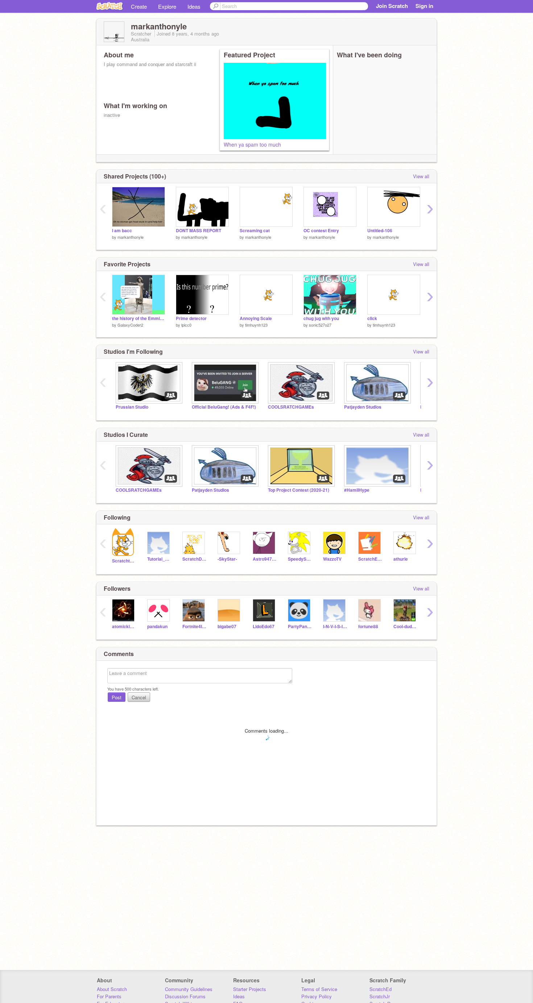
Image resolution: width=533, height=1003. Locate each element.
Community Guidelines (188, 989)
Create (139, 6)
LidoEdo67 (263, 626)
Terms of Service (319, 989)
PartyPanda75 (300, 626)
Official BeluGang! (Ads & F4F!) (224, 407)
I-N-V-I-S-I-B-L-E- (335, 626)
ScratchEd (380, 989)
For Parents (109, 996)
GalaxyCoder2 (130, 325)
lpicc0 (186, 325)
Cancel (139, 697)
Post (116, 697)
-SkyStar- (227, 559)
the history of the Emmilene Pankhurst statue (138, 318)
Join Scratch (392, 6)
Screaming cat (255, 231)
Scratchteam (124, 561)
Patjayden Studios (362, 407)
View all (421, 176)
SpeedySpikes (300, 559)
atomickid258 (124, 626)
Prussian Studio (132, 407)
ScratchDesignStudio (194, 559)
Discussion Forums (185, 996)
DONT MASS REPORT (198, 231)
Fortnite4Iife (194, 626)
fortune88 (368, 626)
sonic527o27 (320, 325)
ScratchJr (379, 996)
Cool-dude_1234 (405, 626)
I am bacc (122, 231)
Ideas (194, 6)
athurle (400, 559)
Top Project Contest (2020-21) (298, 490)
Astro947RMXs (265, 559)
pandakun (157, 626)
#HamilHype (356, 490)
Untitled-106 (379, 231)
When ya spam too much (252, 144)
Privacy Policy (316, 996)
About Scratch (112, 989)
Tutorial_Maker (159, 559)
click (372, 318)
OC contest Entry (321, 231)
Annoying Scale (256, 318)
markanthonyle (130, 237)
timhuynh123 (256, 325)
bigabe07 (227, 626)
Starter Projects (249, 989)
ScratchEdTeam (370, 559)
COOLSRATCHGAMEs (291, 407)
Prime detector (191, 318)
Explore (167, 6)
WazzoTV (332, 559)
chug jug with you (321, 318)
